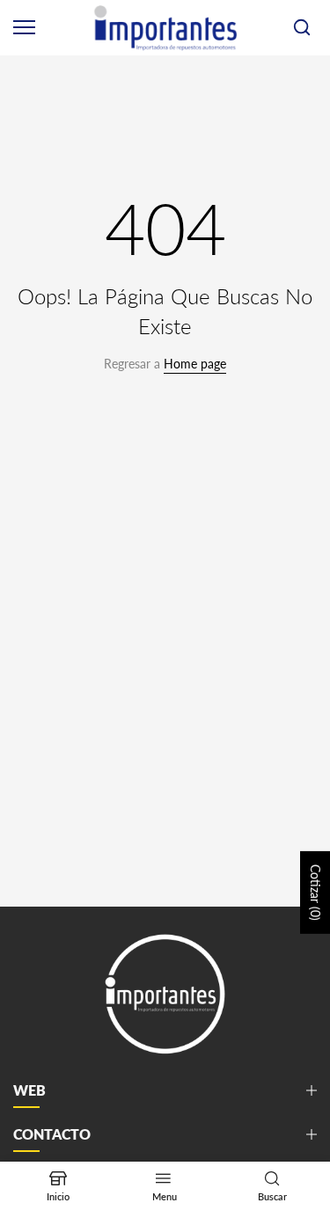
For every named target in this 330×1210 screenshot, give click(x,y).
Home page (195, 363)
